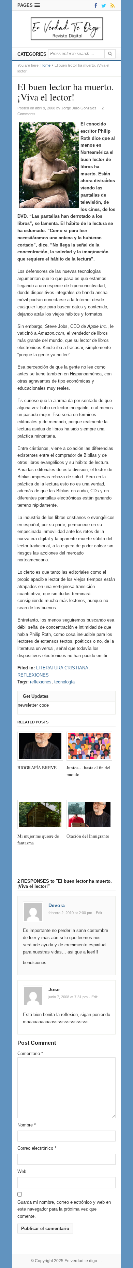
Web (21, 1171)
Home (45, 65)
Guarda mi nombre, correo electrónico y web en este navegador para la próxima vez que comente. (64, 1209)
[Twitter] (102, 5)
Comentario (30, 1053)
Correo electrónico (36, 1148)
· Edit (97, 913)
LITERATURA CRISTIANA (62, 667)
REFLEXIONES (33, 675)
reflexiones (40, 681)
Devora (56, 905)
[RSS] (111, 5)
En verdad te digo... (82, 1260)
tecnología (64, 681)
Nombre (26, 1124)
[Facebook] (94, 5)
